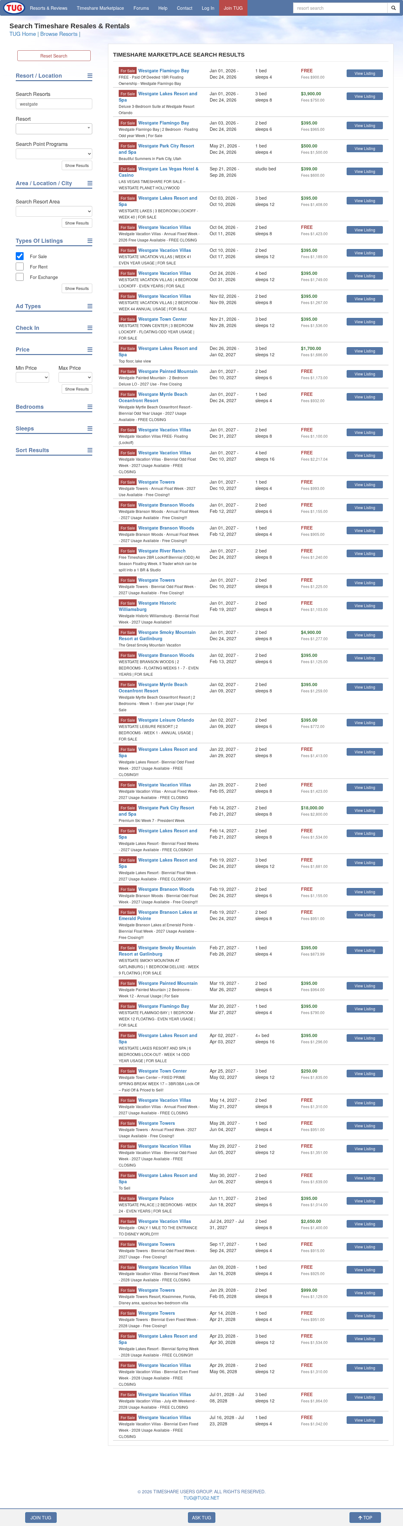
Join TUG (233, 8)
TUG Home (22, 33)
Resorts (48, 8)
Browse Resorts (58, 33)
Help (162, 8)
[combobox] (54, 128)
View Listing (365, 73)
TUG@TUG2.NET (201, 1498)
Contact (184, 8)
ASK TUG (201, 1517)
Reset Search (53, 56)
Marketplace (100, 8)
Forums (141, 8)
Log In (208, 8)
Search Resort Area (38, 201)
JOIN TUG (41, 1517)
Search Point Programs (42, 144)
